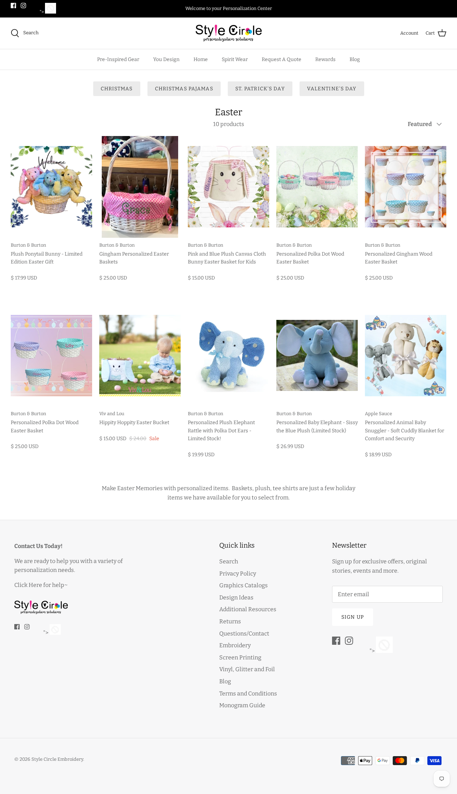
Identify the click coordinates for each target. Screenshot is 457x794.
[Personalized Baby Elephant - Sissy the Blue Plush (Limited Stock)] (317, 355)
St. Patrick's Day (260, 89)
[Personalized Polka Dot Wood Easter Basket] (317, 187)
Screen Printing (240, 657)
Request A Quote (281, 59)
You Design (166, 59)
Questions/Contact (244, 633)
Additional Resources (247, 609)
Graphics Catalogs (243, 585)
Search (228, 561)
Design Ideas (236, 597)
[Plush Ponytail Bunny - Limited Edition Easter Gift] (51, 187)
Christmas (117, 89)
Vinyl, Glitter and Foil (247, 669)
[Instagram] (23, 5)
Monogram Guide (242, 705)
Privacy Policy (237, 573)
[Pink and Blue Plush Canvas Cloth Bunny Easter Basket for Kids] (228, 187)
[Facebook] (13, 5)
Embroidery (235, 645)
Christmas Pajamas (184, 89)
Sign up (352, 617)
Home (201, 59)
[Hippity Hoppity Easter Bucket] (140, 355)
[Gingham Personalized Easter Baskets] (140, 187)
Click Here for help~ (41, 585)
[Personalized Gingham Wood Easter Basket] (405, 187)
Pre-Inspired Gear (118, 59)
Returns (230, 621)
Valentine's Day (332, 89)
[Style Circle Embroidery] (229, 33)
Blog (355, 59)
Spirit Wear (235, 59)
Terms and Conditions (248, 693)
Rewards (325, 59)
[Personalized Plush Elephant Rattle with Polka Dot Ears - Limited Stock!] (228, 355)
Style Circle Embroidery (57, 759)
